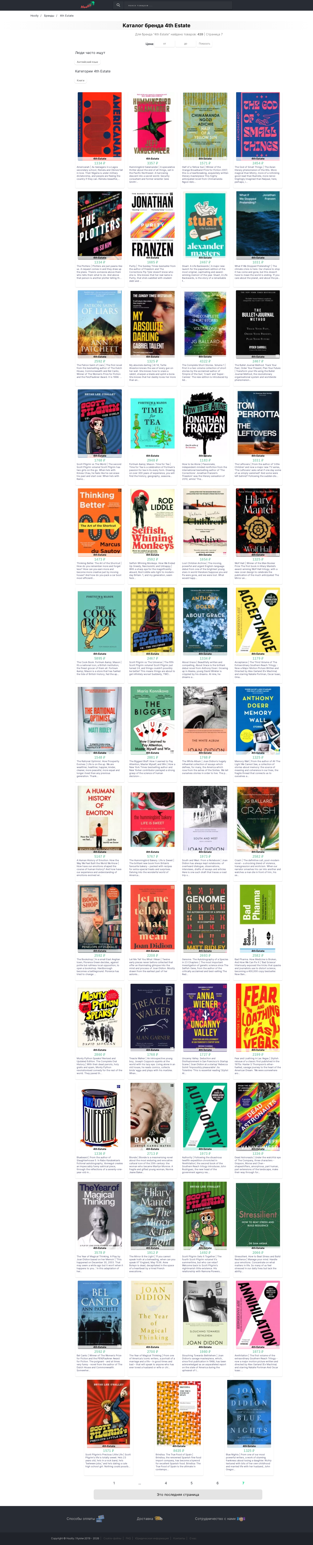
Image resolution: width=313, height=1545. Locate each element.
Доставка (145, 1518)
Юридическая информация (152, 1538)
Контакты (179, 1538)
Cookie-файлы (112, 1538)
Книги (80, 80)
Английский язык (87, 61)
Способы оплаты (81, 1518)
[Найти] (118, 5)
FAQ (128, 1538)
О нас (193, 1538)
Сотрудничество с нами (215, 1518)
